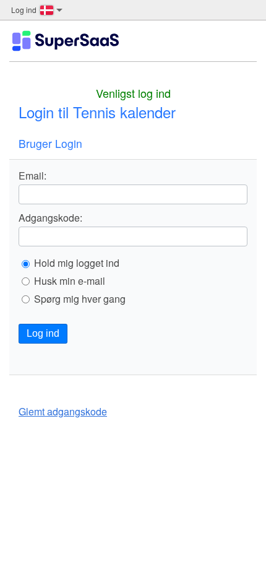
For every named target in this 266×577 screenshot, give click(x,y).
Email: (32, 176)
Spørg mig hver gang (80, 299)
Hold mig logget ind (76, 263)
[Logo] (65, 41)
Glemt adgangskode (63, 411)
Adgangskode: (50, 218)
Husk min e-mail (69, 281)
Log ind (43, 333)
